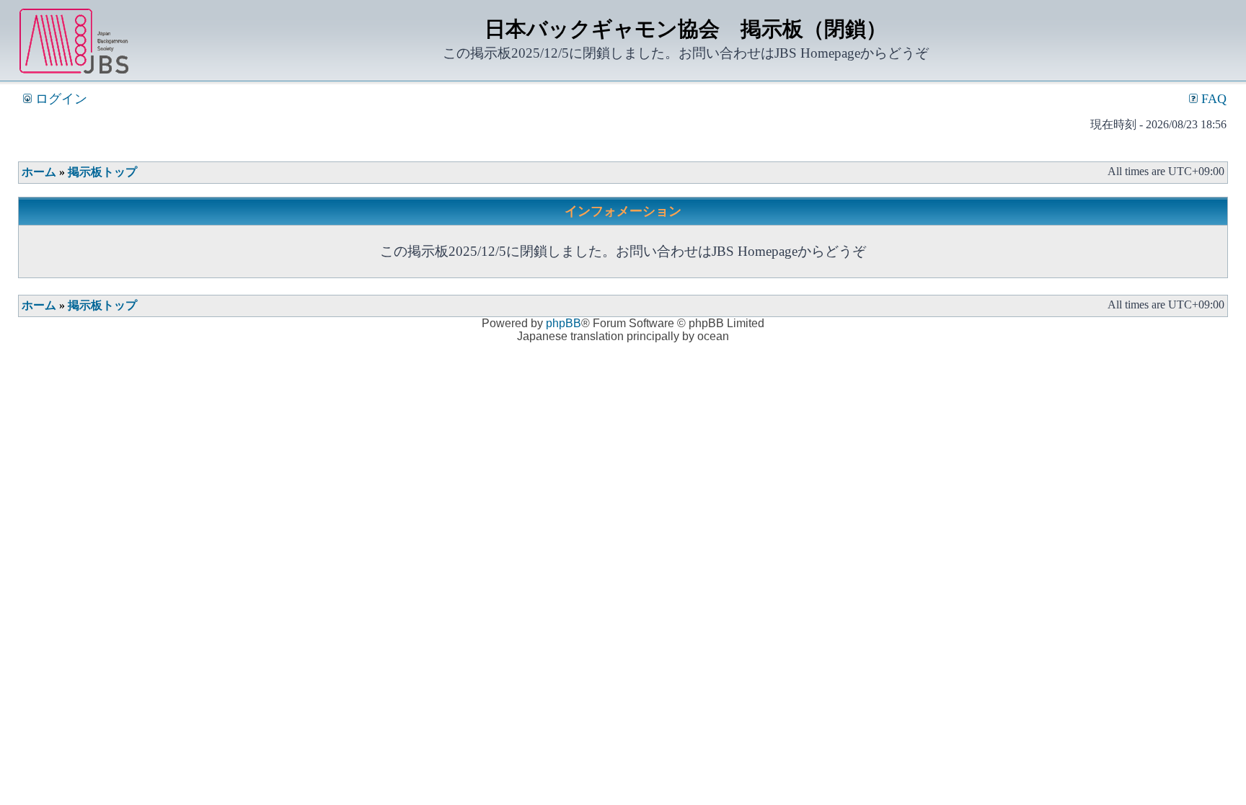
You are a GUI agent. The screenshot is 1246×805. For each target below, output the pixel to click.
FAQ (1212, 99)
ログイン (59, 99)
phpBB (563, 323)
